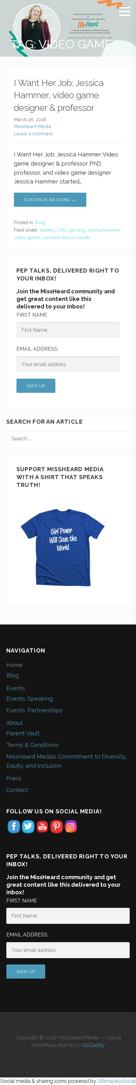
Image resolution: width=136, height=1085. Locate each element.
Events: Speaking (29, 698)
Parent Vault (23, 733)
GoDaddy (93, 1045)
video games (27, 237)
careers (47, 230)
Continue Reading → (50, 199)
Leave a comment (33, 133)
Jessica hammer (103, 230)
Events (15, 688)
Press (14, 778)
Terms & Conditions (32, 745)
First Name (31, 315)
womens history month (66, 237)
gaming (77, 230)
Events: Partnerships (34, 710)
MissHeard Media (32, 126)
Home (14, 665)
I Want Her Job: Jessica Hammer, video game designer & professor (59, 95)
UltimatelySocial (116, 1081)
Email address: (37, 349)
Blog (40, 222)
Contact (17, 790)
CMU (62, 230)
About (14, 723)
